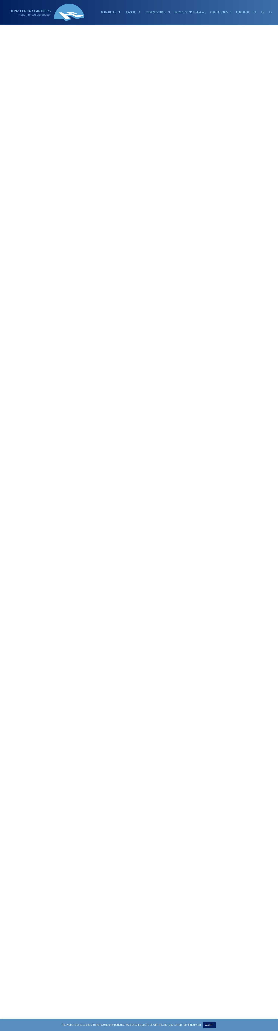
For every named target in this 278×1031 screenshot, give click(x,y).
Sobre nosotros (155, 13)
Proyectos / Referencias (190, 13)
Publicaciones (219, 13)
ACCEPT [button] (209, 1025)
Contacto (242, 13)
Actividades (108, 13)
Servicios (130, 13)
